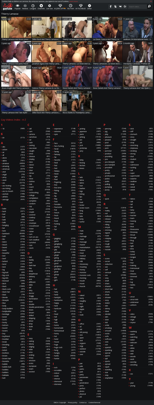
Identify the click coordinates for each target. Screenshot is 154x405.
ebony (39, 344)
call (39, 128)
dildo (39, 285)
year (141, 383)
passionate (90, 377)
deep (39, 271)
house (64, 342)
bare (13, 231)
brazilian (13, 339)
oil (90, 326)
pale (90, 366)
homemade (64, 328)
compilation (39, 198)
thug (141, 240)
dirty (39, 290)
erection (39, 360)
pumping (115, 187)
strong (141, 153)
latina (90, 180)
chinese (39, 156)
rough (115, 244)
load (90, 202)
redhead (115, 216)
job (90, 142)
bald (13, 219)
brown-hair (13, 358)
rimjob (115, 227)
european (39, 366)
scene (115, 258)
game (64, 241)
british (13, 350)
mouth (90, 281)
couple (39, 212)
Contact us (83, 402)
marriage (90, 236)
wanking (141, 331)
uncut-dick (141, 299)
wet (141, 345)
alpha (13, 160)
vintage (141, 317)
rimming (115, 230)
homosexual (64, 331)
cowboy (39, 217)
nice (90, 304)
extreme (64, 131)
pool (115, 142)
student (141, 159)
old (90, 329)
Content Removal (94, 402)
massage (90, 242)
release (115, 219)
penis (90, 385)
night (90, 306)
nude (90, 315)
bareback (13, 233)
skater (115, 303)
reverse (115, 222)
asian (13, 180)
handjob (64, 297)
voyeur (141, 322)
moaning (90, 267)
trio (141, 279)
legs (90, 191)
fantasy (64, 154)
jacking (90, 128)
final (64, 179)
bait (13, 217)
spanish (115, 347)
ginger (64, 255)
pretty (115, 170)
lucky (90, 219)
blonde (13, 297)
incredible (64, 370)
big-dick (13, 278)
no (90, 312)
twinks (141, 285)
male (90, 231)
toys (141, 262)
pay (90, 380)
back (13, 211)
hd (64, 311)
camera (39, 134)
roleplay (115, 238)
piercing (115, 128)
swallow (141, 181)
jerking (90, 137)
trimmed (141, 276)
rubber (115, 247)
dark (39, 262)
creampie (39, 223)
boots (13, 319)
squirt (115, 367)
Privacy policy (72, 402)
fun (64, 229)
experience (64, 128)
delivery (39, 276)
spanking (115, 350)
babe (13, 208)
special (115, 353)
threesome (141, 229)
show (115, 294)
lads (90, 177)
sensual (115, 272)
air (13, 152)
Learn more (73, 1)
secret (115, 261)
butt (13, 378)
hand (64, 294)
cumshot (39, 242)
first (64, 185)
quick (115, 199)
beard (13, 247)
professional (115, 176)
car (39, 140)
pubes (115, 178)
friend (64, 218)
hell (64, 317)
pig (115, 131)
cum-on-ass (39, 237)
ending (39, 355)
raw (115, 208)
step (115, 375)
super (141, 173)
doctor (39, 293)
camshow (39, 137)
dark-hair (39, 265)
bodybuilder (13, 311)
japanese (90, 131)
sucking (141, 167)
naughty (90, 301)
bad (13, 214)
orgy (90, 346)
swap (141, 184)
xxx (141, 374)
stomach (141, 134)
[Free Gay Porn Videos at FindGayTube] (8, 7)
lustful (90, 222)
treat (141, 271)
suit (141, 170)
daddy (39, 260)
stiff (141, 131)
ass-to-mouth (13, 191)
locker (90, 205)
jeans (90, 134)
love (90, 213)
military (90, 258)
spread (115, 364)
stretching (141, 145)
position (115, 153)
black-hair (13, 292)
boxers (13, 331)
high (64, 319)
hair (64, 289)
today (141, 251)
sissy (115, 300)
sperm (115, 356)
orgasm (90, 343)
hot (64, 336)
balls (13, 222)
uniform (141, 305)
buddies (13, 369)
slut (115, 322)
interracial (64, 381)
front (64, 221)
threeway (141, 232)
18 (13, 128)
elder (39, 349)
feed (64, 163)
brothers (13, 353)
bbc (13, 239)
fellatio (64, 171)
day (39, 268)
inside (64, 376)
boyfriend (13, 336)
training (141, 265)
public (115, 181)
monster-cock (90, 275)
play (115, 134)
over (90, 354)
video (141, 314)
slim (115, 317)
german (64, 252)
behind (13, 261)
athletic (13, 197)
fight (64, 176)
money (90, 269)
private (115, 173)
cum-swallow (39, 240)
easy (39, 338)
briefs (13, 347)
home (64, 325)
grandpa (64, 269)
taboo (141, 199)
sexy (115, 278)
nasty (90, 298)
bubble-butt (13, 367)
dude (39, 326)
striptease (141, 148)
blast (13, 294)
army (13, 177)
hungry (64, 353)
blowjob (13, 300)
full (64, 226)
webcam (141, 342)
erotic (39, 363)
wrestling (141, 365)
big (13, 269)
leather (90, 188)
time (141, 249)
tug (141, 282)
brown (13, 356)
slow (115, 319)
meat (90, 253)
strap (141, 142)
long (90, 210)
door (39, 301)
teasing (141, 221)
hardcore (64, 308)
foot (64, 201)
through (141, 237)
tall (141, 204)
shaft (115, 281)
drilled (39, 315)
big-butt (13, 272)
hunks (64, 356)
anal (13, 172)
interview (64, 384)
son (115, 344)
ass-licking (13, 188)
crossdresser (39, 226)
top (141, 260)
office (90, 324)
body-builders (13, 308)
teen (141, 224)
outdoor (90, 349)
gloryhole (64, 260)
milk (90, 261)
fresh (64, 215)
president (115, 167)
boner (13, 317)
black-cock (13, 289)
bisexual (13, 281)
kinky (90, 160)
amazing (13, 166)
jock (90, 145)
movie (90, 283)
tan (141, 207)
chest (39, 153)
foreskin (64, 204)
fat (64, 157)
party (90, 374)
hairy (64, 292)
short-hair (115, 289)
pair (90, 363)
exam (39, 369)
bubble (13, 364)
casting (39, 145)
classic (39, 165)
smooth (115, 331)
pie (90, 397)
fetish (64, 174)
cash (39, 142)
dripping (39, 318)
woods (141, 356)
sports (115, 361)
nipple (90, 309)
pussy (115, 190)
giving (64, 258)
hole (64, 322)
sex (115, 275)
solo (115, 342)
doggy (39, 296)
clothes (39, 181)
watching (141, 337)
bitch (13, 283)
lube (90, 216)
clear (39, 170)
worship (141, 362)
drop (39, 324)
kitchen (90, 165)
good (64, 263)
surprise (141, 178)
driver (39, 321)
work (141, 359)
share (115, 283)
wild (141, 353)
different (39, 282)
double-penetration (39, 307)
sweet (141, 190)
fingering (64, 182)
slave (115, 311)
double (39, 304)
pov (115, 159)
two (141, 287)
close (39, 178)
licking (90, 194)
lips (90, 197)
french (64, 212)
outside (90, 351)
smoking (115, 328)
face (64, 143)
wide (141, 351)
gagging (64, 238)
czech (39, 248)
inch (64, 367)
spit (115, 358)
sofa (115, 336)
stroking (141, 151)
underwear (141, 302)
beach (13, 244)
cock (39, 190)
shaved (115, 286)
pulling (115, 184)
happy (64, 303)
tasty (141, 210)
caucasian (39, 148)
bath (13, 236)
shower (115, 297)
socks (115, 333)
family (64, 151)
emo (39, 352)
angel (13, 174)
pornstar (115, 151)
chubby (39, 159)
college (39, 195)
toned (141, 254)
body (13, 306)
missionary (90, 264)
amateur (13, 163)
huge (64, 344)
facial (64, 149)
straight (141, 140)
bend (13, 264)
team (141, 218)
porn (115, 148)
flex (64, 193)
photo (90, 391)
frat (64, 210)
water (141, 340)
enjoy (39, 358)
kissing (90, 163)
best (13, 267)
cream (39, 220)
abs (13, 147)
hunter (64, 358)
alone (13, 158)
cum (39, 234)
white (141, 348)
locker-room (90, 208)
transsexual (141, 268)
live (90, 199)
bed (13, 256)
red (115, 213)
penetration (90, 383)
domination (39, 299)
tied (141, 243)
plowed (115, 140)
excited (39, 371)
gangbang (64, 244)
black (13, 286)
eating (39, 341)
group (64, 274)
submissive (141, 165)
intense (64, 378)
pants (90, 369)
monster (90, 272)
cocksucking (39, 192)
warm (141, 334)
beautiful (13, 253)
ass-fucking (13, 185)
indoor (64, 373)
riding (115, 224)
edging (39, 346)
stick (141, 128)
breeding (13, 344)
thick (141, 226)
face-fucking (64, 146)
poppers (115, 145)
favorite (64, 160)
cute (39, 245)
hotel (64, 339)
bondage (13, 314)
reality (115, 210)
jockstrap (90, 148)
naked (90, 295)
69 (13, 138)
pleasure (115, 137)
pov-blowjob (115, 162)
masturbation (90, 247)
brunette (13, 361)
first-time (64, 188)
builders (13, 372)
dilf (39, 287)
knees (90, 168)
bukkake (13, 375)
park (90, 372)
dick (39, 279)
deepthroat (39, 274)
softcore (115, 339)
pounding (115, 156)
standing (115, 369)
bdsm (13, 242)
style (141, 162)
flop (64, 199)
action (13, 149)
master (90, 244)
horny (64, 333)
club (39, 184)
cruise (39, 228)
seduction (115, 264)
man (90, 233)
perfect (90, 388)
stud (141, 156)
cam (39, 131)
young (141, 385)
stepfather (115, 378)
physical (90, 394)
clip (39, 176)
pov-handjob (115, 165)
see (115, 267)
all (13, 155)
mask (90, 239)
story (141, 137)
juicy (90, 151)
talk (141, 201)
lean (90, 185)
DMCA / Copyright (60, 402)
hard (64, 306)
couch (39, 209)
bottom (13, 325)
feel (64, 165)
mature (90, 250)
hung (64, 350)
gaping (64, 247)
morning (90, 278)
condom (39, 203)
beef (13, 258)
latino (90, 183)
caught (39, 151)
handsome (64, 300)
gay (64, 249)
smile (115, 325)
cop (39, 206)
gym (64, 280)
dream (39, 312)
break (13, 342)
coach (39, 187)
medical (90, 256)
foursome (64, 207)
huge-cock (64, 347)
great (64, 272)
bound (13, 328)
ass (13, 183)
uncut (141, 297)
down (39, 310)
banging (13, 225)
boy (13, 333)
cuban (39, 231)
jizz (90, 140)
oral (90, 340)
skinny (115, 308)
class (39, 162)
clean (39, 167)
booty (13, 322)
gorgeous (64, 266)
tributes (141, 274)
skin (115, 306)
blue (13, 303)
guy (64, 277)
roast (115, 235)
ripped (115, 233)
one (90, 335)
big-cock (13, 275)
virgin (141, 319)
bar (13, 228)
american (13, 169)
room (115, 241)
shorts (115, 292)
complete (39, 201)
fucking (64, 224)
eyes (64, 134)
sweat (141, 187)
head (64, 314)
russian (115, 249)
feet (64, 168)
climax (39, 173)
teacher (141, 215)
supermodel (141, 176)
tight (141, 246)
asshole (13, 194)
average (13, 199)
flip (64, 196)
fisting (64, 190)
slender (115, 314)
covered (39, 215)
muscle (90, 286)
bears (13, 250)
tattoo (141, 212)
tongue (141, 257)
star (115, 372)
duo (39, 329)
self (115, 269)
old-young (90, 332)
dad (39, 257)
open (90, 338)
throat (141, 235)
